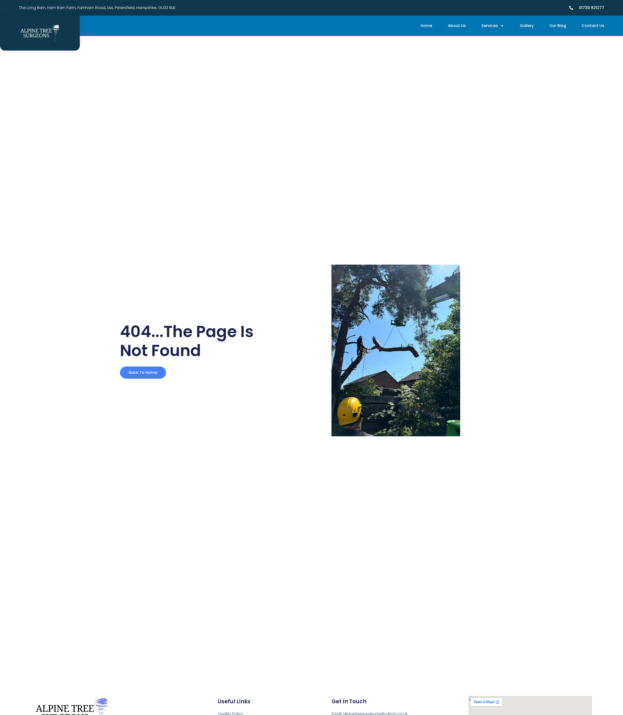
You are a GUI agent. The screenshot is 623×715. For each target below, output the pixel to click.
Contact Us (593, 25)
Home (426, 25)
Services (489, 25)
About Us (457, 25)
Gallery (527, 25)
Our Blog (557, 25)
